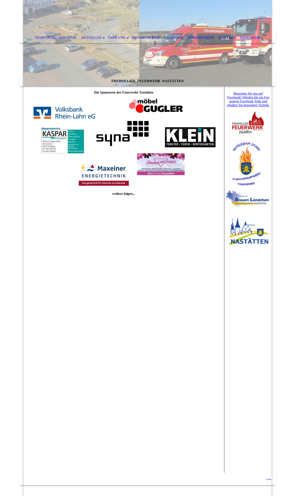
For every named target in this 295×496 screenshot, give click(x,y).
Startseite (45, 37)
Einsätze (68, 37)
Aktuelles (91, 37)
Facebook (173, 37)
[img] (147, 43)
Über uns (116, 37)
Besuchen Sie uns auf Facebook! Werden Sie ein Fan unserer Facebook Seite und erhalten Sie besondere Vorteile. (248, 99)
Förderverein (200, 37)
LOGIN (269, 479)
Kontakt (227, 37)
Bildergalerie (146, 37)
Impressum (250, 37)
